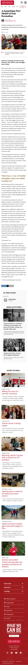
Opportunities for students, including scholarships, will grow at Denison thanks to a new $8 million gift (13, 326)
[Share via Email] (10, 286)
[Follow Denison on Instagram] (7, 653)
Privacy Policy (4, 661)
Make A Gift (14, 635)
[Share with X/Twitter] (7, 286)
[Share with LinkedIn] (5, 286)
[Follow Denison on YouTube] (16, 653)
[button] (22, 2)
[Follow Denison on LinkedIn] (20, 653)
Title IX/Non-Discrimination (7, 663)
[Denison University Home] (14, 643)
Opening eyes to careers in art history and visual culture (12, 493)
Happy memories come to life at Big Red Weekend (12, 354)
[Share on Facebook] (2, 286)
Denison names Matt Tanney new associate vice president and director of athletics (12, 563)
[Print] (12, 286)
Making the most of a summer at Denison (10, 392)
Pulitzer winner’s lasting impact (11, 424)
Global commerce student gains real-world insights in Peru (12, 526)
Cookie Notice (11, 661)
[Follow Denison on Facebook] (12, 653)
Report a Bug (18, 661)
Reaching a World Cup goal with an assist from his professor (12, 457)
